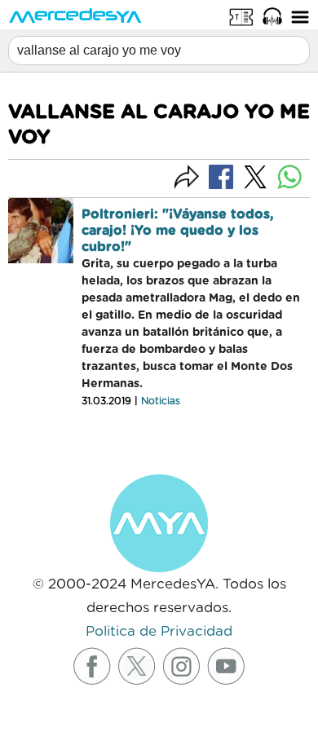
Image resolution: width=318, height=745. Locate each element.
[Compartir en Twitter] (255, 177)
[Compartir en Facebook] (221, 177)
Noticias (160, 401)
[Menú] (300, 16)
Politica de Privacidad (159, 631)
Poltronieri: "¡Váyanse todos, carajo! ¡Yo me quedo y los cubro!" (178, 230)
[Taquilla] (241, 16)
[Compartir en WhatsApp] (289, 177)
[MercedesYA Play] (272, 16)
